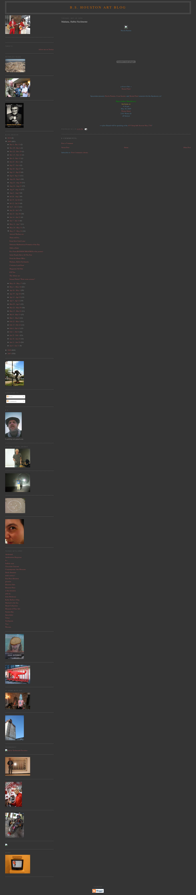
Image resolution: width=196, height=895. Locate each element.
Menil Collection (11, 605)
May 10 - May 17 (16, 283)
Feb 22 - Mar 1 (15, 321)
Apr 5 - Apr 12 (15, 300)
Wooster (8, 627)
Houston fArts (10, 584)
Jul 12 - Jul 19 (15, 203)
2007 (9, 353)
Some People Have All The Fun (20, 255)
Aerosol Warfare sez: (16, 234)
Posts (10, 396)
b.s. (6, 560)
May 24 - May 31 (16, 227)
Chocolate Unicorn (12, 566)
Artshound (9, 554)
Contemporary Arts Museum (15, 569)
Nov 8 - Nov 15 (15, 158)
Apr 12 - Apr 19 (15, 297)
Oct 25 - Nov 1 (15, 162)
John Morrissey (10, 596)
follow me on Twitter (46, 49)
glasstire (8, 581)
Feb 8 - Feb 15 (15, 328)
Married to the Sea (11, 603)
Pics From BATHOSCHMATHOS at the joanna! (26, 251)
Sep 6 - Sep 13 (15, 175)
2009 (9, 141)
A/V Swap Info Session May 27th (140, 125)
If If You (12, 272)
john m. (8, 593)
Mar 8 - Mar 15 (15, 314)
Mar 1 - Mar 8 (14, 318)
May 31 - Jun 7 (15, 224)
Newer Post (65, 147)
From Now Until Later (17, 241)
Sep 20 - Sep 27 (15, 168)
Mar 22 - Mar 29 (15, 307)
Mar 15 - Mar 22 (15, 311)
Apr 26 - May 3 (15, 290)
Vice (7, 624)
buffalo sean (9, 563)
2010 (9, 138)
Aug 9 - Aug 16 (15, 189)
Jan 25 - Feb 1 (15, 335)
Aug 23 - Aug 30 (16, 182)
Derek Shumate (10, 572)
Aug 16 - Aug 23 (16, 186)
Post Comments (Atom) (79, 152)
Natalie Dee (9, 612)
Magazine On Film (16, 268)
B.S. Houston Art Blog (98, 7)
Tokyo (7, 618)
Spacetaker (9, 615)
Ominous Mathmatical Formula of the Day (24, 244)
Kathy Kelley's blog (12, 599)
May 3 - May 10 (15, 287)
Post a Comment (67, 143)
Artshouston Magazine (13, 557)
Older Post (187, 147)
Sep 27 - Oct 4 (15, 165)
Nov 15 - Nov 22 (16, 155)
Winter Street (126, 111)
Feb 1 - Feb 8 (14, 332)
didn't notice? (10, 575)
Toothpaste (9, 621)
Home (126, 147)
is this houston (10, 590)
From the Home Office (17, 258)
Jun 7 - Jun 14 (15, 220)
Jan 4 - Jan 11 (14, 345)
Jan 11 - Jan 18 (15, 342)
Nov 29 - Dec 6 (15, 148)
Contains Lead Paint (16, 265)
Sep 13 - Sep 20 (15, 172)
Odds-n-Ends (14, 248)
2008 (9, 350)
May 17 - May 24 (16, 231)
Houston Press (10, 587)
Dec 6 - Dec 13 (15, 144)
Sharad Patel (126, 89)
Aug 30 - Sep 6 (15, 179)
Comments (12, 401)
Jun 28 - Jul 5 (14, 210)
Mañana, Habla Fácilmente (74, 21)
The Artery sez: (14, 275)
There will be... (14, 237)
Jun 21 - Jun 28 (15, 213)
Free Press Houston (12, 578)
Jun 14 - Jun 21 (15, 217)
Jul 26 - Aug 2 (15, 196)
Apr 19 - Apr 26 (15, 294)
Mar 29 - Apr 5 (15, 304)
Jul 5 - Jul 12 (14, 207)
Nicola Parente (110, 96)
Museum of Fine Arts (12, 609)
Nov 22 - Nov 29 (16, 151)
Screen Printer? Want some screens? (22, 279)
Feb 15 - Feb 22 (15, 325)
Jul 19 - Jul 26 (15, 200)
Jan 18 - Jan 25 (15, 339)
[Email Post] (85, 129)
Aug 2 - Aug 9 (15, 193)
